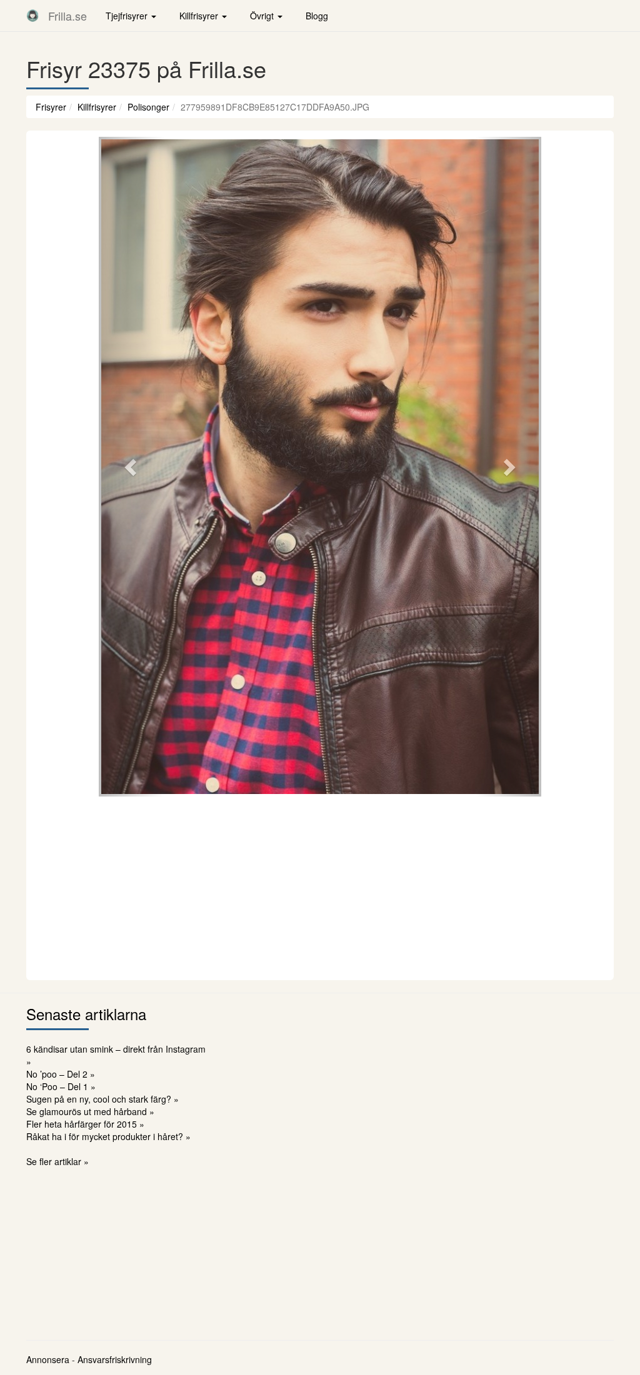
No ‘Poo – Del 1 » (61, 1086)
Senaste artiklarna (86, 1014)
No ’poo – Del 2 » (60, 1074)
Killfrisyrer (97, 107)
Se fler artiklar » (57, 1161)
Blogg (317, 15)
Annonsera (47, 1359)
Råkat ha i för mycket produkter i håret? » (108, 1136)
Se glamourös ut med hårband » (90, 1111)
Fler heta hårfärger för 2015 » (85, 1124)
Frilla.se (67, 15)
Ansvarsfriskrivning (115, 1359)
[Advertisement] (320, 886)
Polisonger (148, 107)
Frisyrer (51, 107)
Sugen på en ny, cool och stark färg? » (102, 1099)
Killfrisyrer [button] (200, 15)
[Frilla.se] (32, 15)
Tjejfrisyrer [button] (128, 15)
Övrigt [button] (263, 15)
